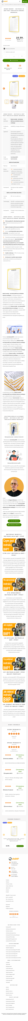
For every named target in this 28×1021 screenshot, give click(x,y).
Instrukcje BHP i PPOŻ (14, 924)
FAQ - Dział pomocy (9, 899)
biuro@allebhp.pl (14, 524)
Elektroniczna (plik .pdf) (10, 52)
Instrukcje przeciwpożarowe (11, 929)
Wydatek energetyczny (10, 947)
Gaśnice (7, 987)
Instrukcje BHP (8, 927)
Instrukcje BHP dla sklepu (10, 936)
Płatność (7, 881)
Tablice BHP (8, 964)
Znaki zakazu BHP (9, 976)
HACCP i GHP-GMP (13, 997)
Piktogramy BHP (9, 966)
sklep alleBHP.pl (22, 1014)
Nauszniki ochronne (9, 993)
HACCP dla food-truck (10, 1009)
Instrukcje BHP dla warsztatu (11, 940)
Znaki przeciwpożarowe (10, 970)
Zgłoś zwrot (8, 887)
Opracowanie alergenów (10, 1003)
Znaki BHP (8, 962)
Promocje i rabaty (9, 883)
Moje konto (8, 904)
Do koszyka (14, 60)
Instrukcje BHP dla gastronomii (11, 938)
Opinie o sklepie (13, 911)
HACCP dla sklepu (9, 1005)
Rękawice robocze (9, 991)
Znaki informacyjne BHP (10, 978)
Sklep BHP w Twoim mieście (11, 895)
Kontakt (7, 891)
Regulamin (8, 906)
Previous (3, 834)
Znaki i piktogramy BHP (13, 960)
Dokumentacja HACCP (10, 999)
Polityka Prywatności (9, 908)
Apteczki (7, 989)
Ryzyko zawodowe (14, 943)
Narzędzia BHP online (9, 901)
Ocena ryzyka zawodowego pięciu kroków (13, 957)
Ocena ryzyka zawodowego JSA (11, 955)
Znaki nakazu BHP (9, 980)
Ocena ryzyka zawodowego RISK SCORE (13, 951)
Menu (20, 1)
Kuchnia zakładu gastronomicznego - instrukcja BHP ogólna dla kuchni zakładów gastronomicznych (14, 839)
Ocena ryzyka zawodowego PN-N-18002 (13, 949)
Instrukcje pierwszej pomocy (11, 933)
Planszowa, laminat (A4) (10, 48)
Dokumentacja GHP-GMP (10, 1001)
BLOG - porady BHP (9, 897)
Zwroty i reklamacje (9, 885)
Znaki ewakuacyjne (9, 968)
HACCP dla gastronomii (10, 1007)
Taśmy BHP (8, 982)
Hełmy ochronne (9, 995)
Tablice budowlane (9, 972)
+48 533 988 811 (14, 520)
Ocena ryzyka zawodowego (11, 945)
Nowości (7, 889)
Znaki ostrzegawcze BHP (10, 974)
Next (24, 834)
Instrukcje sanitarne (9, 931)
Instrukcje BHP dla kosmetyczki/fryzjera (13, 934)
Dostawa (7, 880)
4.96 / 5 (14, 916)
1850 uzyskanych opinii (14, 917)
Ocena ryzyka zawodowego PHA (11, 953)
